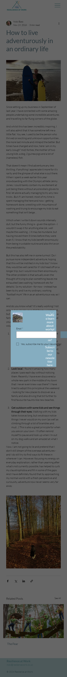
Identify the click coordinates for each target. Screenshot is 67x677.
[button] (52, 315)
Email (19, 328)
